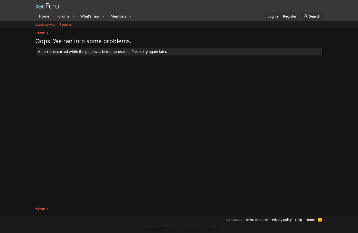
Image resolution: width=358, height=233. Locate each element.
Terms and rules (256, 219)
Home (44, 16)
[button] (73, 16)
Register (65, 24)
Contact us (234, 219)
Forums (63, 16)
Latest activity (45, 24)
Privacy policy (282, 219)
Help (298, 219)
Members (119, 16)
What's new (90, 16)
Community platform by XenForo (179, 229)
